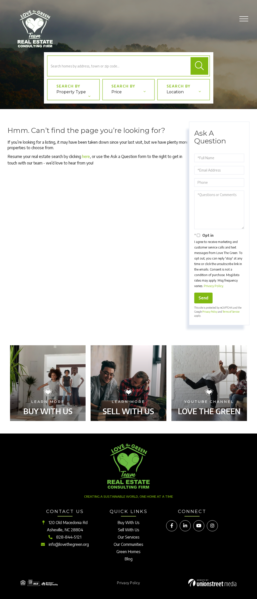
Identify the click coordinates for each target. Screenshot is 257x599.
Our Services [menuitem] (129, 537)
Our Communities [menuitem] (128, 544)
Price (116, 92)
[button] (199, 66)
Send (203, 297)
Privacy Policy (213, 286)
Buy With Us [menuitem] (128, 522)
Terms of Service (231, 311)
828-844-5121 (68, 537)
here (86, 156)
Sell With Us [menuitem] (128, 529)
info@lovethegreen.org (69, 544)
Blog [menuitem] (128, 558)
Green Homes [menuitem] (128, 551)
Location (175, 92)
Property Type (71, 92)
